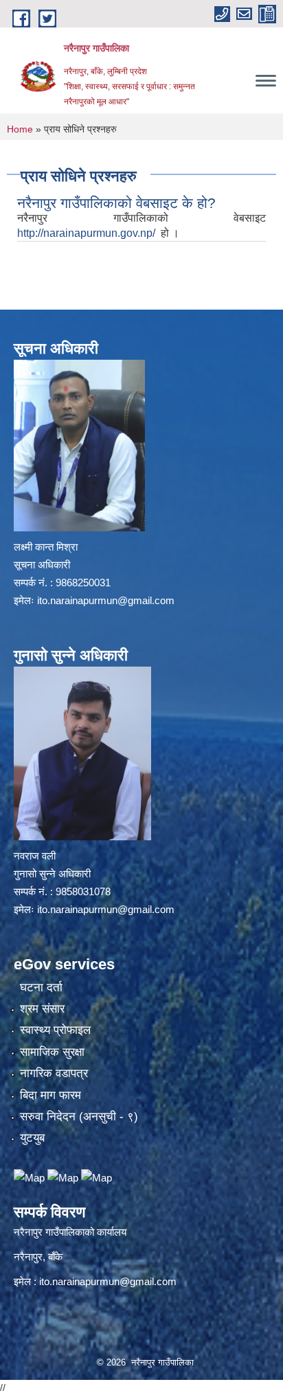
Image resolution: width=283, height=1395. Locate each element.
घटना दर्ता (41, 987)
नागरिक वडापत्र (54, 1073)
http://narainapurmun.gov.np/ (87, 233)
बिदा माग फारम (50, 1095)
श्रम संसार (42, 1008)
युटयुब (32, 1137)
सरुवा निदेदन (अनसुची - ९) (79, 1116)
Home (20, 129)
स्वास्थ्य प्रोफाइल (55, 1030)
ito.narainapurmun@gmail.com (105, 600)
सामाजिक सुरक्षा (52, 1052)
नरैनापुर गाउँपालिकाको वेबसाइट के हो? (116, 203)
